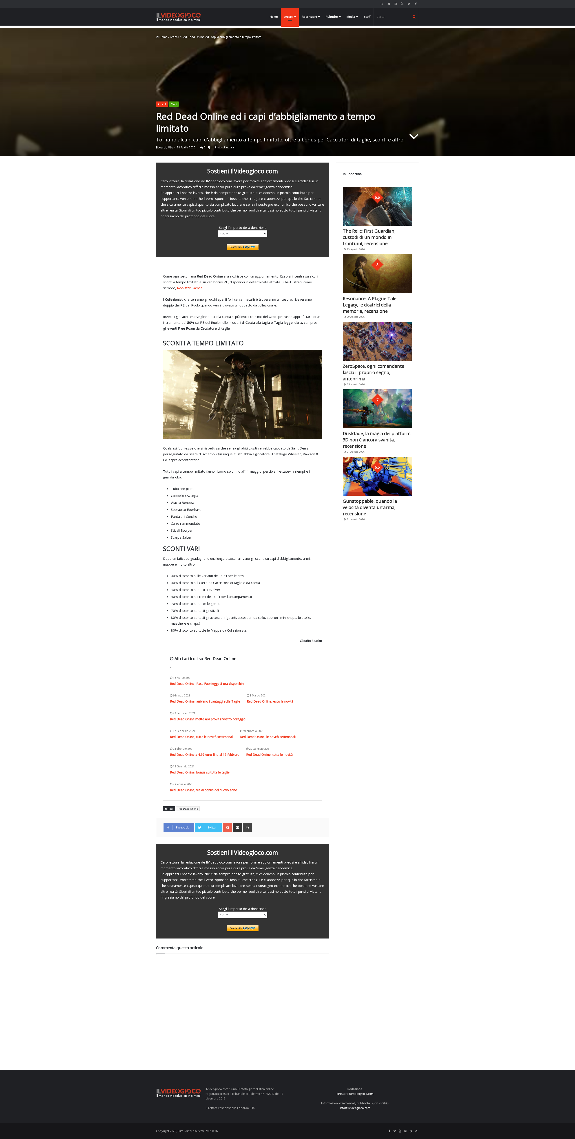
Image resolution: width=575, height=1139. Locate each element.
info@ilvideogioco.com (355, 1108)
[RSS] (381, 4)
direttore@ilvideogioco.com (355, 1094)
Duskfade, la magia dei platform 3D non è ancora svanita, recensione (377, 439)
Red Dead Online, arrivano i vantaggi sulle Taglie (205, 701)
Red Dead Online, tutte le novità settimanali (201, 737)
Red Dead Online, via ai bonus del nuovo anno (203, 790)
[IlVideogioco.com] (178, 16)
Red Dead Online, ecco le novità (270, 701)
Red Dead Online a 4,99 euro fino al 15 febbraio (204, 754)
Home (274, 17)
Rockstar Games (190, 288)
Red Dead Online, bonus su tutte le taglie (200, 772)
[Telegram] (388, 4)
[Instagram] (395, 4)
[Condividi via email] (237, 827)
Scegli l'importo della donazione (242, 227)
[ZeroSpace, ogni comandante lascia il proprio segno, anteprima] (377, 341)
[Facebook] (415, 4)
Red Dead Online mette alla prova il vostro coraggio (207, 719)
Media (351, 17)
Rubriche (332, 17)
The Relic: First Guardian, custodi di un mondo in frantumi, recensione (369, 237)
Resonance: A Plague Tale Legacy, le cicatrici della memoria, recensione (369, 304)
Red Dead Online (188, 808)
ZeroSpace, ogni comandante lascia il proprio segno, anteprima (373, 372)
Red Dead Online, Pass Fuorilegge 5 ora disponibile (207, 683)
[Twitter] (408, 4)
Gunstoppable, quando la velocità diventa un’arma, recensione (370, 507)
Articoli (288, 17)
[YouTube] (402, 4)
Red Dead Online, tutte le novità (269, 754)
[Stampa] (247, 827)
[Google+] (227, 827)
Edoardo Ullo (164, 147)
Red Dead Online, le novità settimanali (268, 737)
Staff (367, 17)
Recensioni (309, 17)
